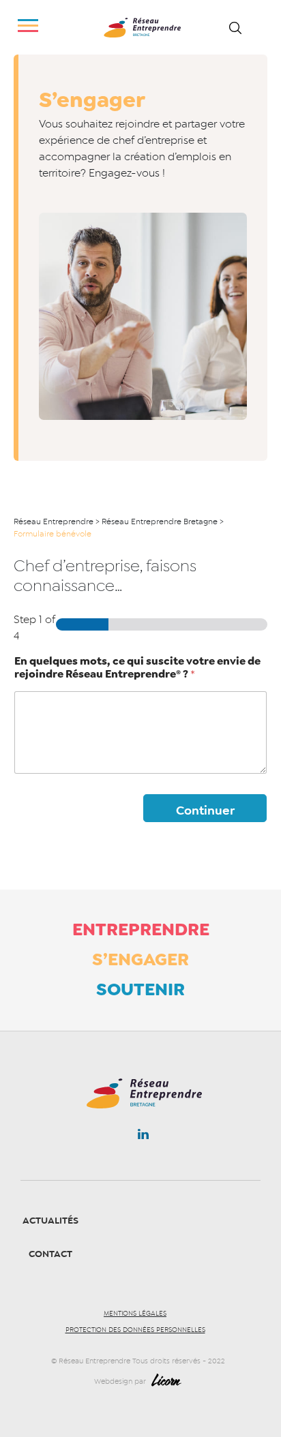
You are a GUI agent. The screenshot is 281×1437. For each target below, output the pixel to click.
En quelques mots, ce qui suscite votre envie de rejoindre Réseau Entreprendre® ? (137, 667)
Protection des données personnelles (135, 1330)
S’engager (140, 959)
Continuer (205, 810)
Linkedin (143, 1137)
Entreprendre (140, 929)
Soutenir (140, 989)
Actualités (50, 1220)
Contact (50, 1254)
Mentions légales (135, 1314)
